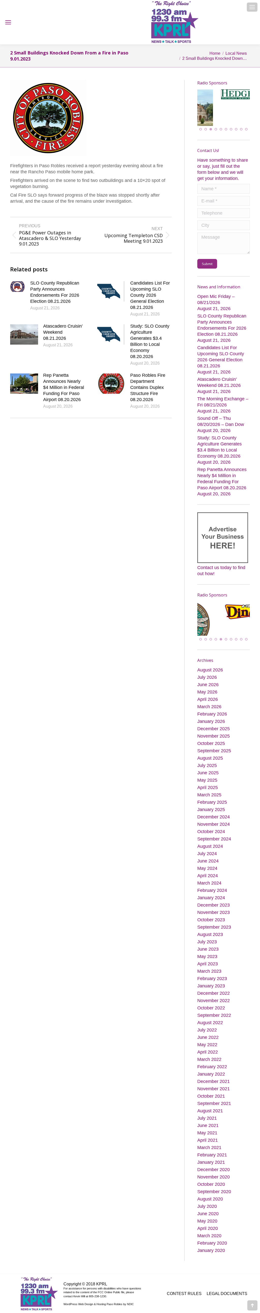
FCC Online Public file (111, 1282)
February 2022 (212, 1057)
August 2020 (210, 1189)
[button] (200, 124)
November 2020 (213, 1167)
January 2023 (211, 976)
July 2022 (207, 1020)
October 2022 (211, 998)
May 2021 (207, 1123)
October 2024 (211, 822)
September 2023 (214, 917)
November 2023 (213, 903)
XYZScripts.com (153, 1307)
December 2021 (213, 1072)
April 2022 (207, 1042)
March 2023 (209, 961)
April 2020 (207, 1219)
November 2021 (213, 1079)
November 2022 (213, 991)
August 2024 (210, 836)
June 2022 (208, 1027)
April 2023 (207, 954)
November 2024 (213, 814)
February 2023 (212, 969)
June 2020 (208, 1204)
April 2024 (207, 866)
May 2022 (207, 1035)
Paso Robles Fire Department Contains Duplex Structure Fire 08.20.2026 (147, 387)
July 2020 (207, 1196)
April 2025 (207, 778)
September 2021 (214, 1094)
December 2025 (213, 719)
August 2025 (210, 748)
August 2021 (210, 1101)
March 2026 (209, 697)
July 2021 (207, 1108)
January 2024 (211, 888)
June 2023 (208, 939)
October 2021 (211, 1086)
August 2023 (210, 925)
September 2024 (214, 829)
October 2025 (211, 734)
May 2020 (207, 1211)
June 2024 (208, 851)
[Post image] (17, 286)
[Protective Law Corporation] (242, 113)
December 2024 (213, 807)
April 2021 (207, 1130)
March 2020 (209, 1226)
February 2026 (212, 704)
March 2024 (209, 873)
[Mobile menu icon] (252, 7)
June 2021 (208, 1116)
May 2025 (207, 770)
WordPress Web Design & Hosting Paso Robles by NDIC (98, 1294)
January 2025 (211, 800)
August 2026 (210, 660)
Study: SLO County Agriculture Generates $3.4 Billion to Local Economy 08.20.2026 (149, 341)
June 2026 (208, 675)
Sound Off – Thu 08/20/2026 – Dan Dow (220, 416)
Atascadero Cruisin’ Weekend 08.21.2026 (63, 332)
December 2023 (213, 895)
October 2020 (211, 1174)
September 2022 (214, 1005)
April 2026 (207, 689)
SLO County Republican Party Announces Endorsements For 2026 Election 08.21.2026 (54, 292)
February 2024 (212, 881)
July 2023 (207, 932)
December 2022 (213, 983)
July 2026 (207, 667)
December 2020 (213, 1160)
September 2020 (214, 1182)
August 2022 (210, 1013)
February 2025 (212, 792)
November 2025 (213, 726)
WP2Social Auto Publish (110, 1307)
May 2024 (207, 858)
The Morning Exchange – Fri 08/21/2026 (222, 396)
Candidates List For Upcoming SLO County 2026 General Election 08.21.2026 (150, 295)
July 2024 (207, 844)
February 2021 (212, 1145)
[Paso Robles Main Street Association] (224, 625)
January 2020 (211, 1241)
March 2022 (209, 1050)
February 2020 (212, 1233)
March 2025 (209, 785)
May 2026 (207, 682)
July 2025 (207, 756)
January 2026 (211, 712)
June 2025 (208, 763)
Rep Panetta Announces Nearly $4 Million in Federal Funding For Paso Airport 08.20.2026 (63, 387)
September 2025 (214, 741)
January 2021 (211, 1152)
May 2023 (207, 947)
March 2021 (209, 1138)
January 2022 (211, 1064)
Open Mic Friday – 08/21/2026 (216, 294)
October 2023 (211, 910)
